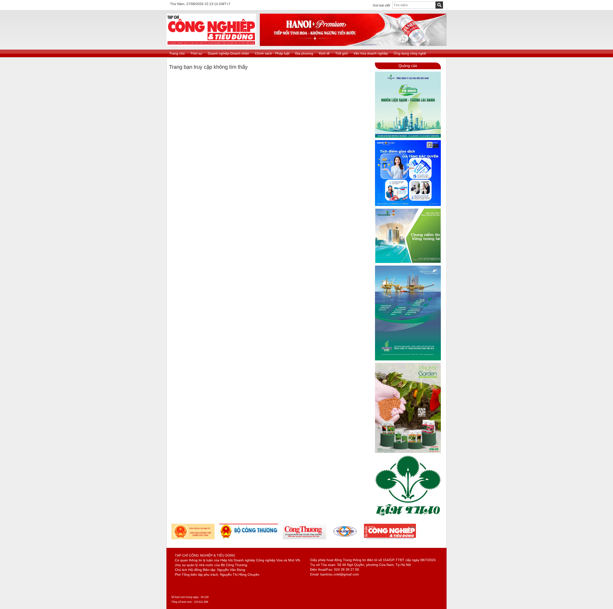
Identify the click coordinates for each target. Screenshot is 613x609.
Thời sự (196, 53)
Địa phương (304, 53)
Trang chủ (177, 53)
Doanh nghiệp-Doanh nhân (228, 53)
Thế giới (341, 53)
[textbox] (414, 5)
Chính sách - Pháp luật (272, 53)
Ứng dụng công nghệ (410, 53)
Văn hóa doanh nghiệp (370, 53)
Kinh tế (324, 53)
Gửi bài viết (381, 5)
